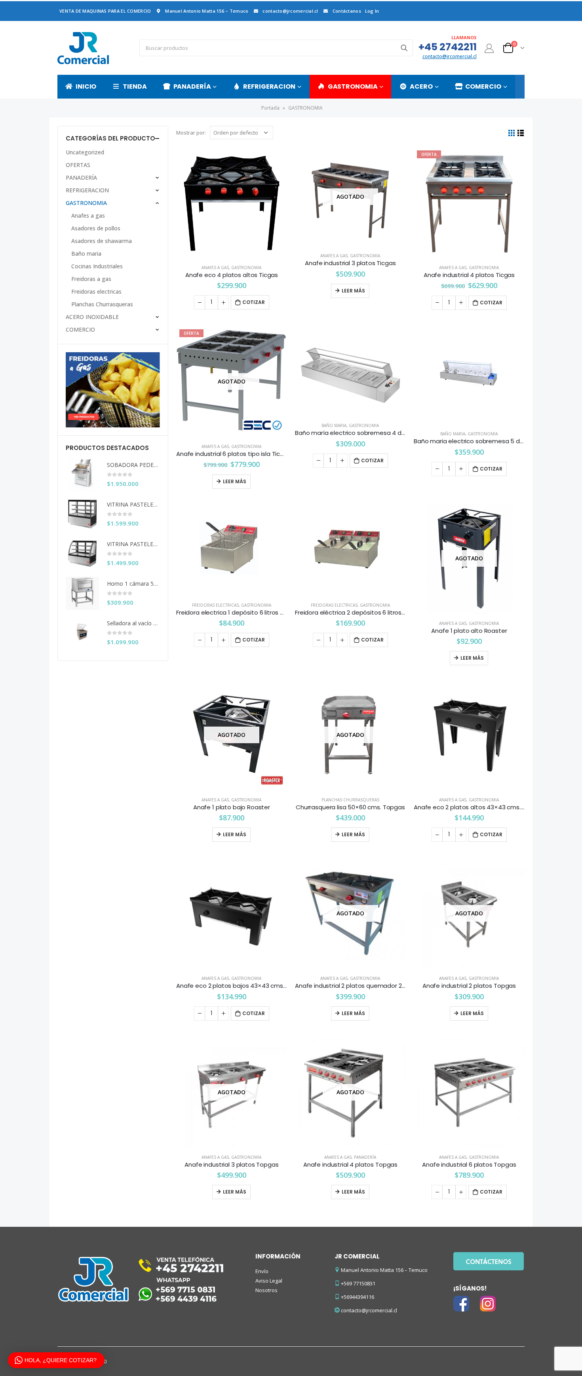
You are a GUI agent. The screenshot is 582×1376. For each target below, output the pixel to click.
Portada (270, 107)
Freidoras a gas (91, 279)
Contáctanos (347, 11)
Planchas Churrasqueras (350, 800)
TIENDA (134, 86)
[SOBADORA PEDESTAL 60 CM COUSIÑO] (82, 474)
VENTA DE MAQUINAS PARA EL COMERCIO (105, 11)
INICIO (86, 86)
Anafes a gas (215, 267)
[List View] (521, 133)
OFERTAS (78, 165)
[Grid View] (511, 133)
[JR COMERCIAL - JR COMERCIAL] (83, 48)
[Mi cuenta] (489, 48)
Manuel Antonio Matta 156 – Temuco (206, 11)
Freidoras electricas (215, 605)
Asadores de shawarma (101, 241)
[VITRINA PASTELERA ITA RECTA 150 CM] (82, 514)
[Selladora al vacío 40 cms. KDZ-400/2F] (82, 632)
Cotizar (253, 302)
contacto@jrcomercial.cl (290, 11)
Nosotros (266, 1290)
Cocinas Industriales (97, 266)
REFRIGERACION (269, 86)
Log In (372, 11)
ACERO (421, 86)
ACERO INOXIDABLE (92, 317)
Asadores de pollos (95, 228)
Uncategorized (85, 152)
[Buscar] (404, 48)
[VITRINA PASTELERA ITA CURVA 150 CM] (82, 553)
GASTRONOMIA (353, 86)
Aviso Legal (268, 1280)
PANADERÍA (192, 86)
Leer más (353, 290)
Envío (261, 1271)
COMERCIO (483, 86)
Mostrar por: (191, 132)
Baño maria (333, 425)
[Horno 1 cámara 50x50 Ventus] (82, 593)
